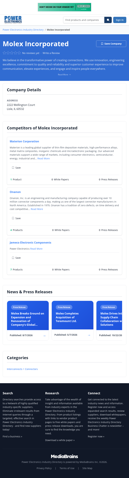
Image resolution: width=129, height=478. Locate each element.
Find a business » (12, 436)
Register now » (96, 436)
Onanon (15, 192)
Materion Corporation (24, 141)
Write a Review (51, 53)
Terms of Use (67, 468)
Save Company (113, 43)
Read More (43, 158)
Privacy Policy (44, 468)
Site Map (87, 468)
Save (18, 167)
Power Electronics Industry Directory (23, 29)
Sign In (120, 20)
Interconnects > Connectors (22, 369)
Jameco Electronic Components (30, 242)
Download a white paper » (60, 440)
